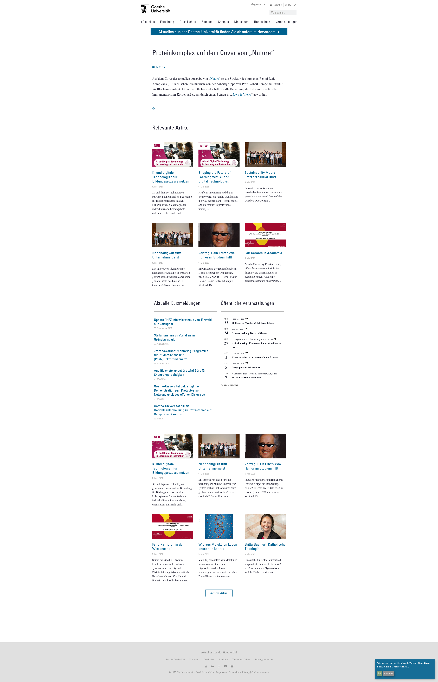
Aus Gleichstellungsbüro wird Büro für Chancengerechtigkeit (180, 372)
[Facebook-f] (219, 666)
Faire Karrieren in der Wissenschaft (168, 546)
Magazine (256, 4)
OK (379, 673)
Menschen (241, 22)
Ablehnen (388, 673)
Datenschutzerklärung (239, 672)
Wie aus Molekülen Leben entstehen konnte (217, 546)
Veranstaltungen (287, 22)
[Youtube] (225, 666)
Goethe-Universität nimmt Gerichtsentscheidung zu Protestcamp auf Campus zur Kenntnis (182, 410)
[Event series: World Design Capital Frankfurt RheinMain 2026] (275, 339)
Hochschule (262, 22)
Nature (214, 78)
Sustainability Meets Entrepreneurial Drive (260, 174)
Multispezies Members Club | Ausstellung (253, 323)
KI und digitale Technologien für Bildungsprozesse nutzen (170, 176)
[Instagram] (206, 666)
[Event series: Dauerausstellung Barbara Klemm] (245, 329)
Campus (223, 22)
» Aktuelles (147, 22)
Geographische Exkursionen (246, 367)
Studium (207, 22)
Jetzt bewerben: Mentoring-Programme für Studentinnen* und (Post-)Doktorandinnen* (181, 355)
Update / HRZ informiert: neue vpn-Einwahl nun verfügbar (183, 321)
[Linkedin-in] (212, 666)
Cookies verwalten (260, 672)
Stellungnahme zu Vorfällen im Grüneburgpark (174, 337)
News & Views (241, 94)
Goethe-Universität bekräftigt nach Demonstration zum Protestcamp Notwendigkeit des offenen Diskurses (179, 390)
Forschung (167, 22)
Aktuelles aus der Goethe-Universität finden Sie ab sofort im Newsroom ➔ (219, 31)
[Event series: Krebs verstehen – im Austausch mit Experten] (246, 353)
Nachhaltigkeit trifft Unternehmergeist (166, 255)
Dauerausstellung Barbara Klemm (249, 333)
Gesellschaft (188, 22)
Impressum (221, 672)
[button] (219, 593)
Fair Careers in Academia (263, 253)
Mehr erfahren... (402, 666)
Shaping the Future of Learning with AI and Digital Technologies (214, 176)
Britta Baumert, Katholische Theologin (265, 546)
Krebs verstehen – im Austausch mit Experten (255, 357)
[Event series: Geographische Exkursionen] (246, 363)
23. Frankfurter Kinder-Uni (246, 377)
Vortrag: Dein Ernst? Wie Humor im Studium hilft (216, 255)
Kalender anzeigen (230, 384)
